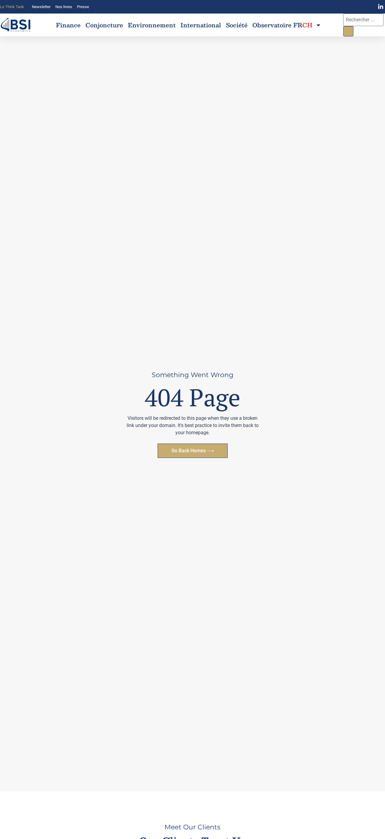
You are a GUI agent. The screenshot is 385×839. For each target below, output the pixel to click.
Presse (83, 7)
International (200, 25)
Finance (68, 25)
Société (237, 25)
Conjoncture (104, 25)
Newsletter (41, 7)
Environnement (152, 25)
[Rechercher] (348, 31)
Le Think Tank (12, 7)
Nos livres (63, 7)
